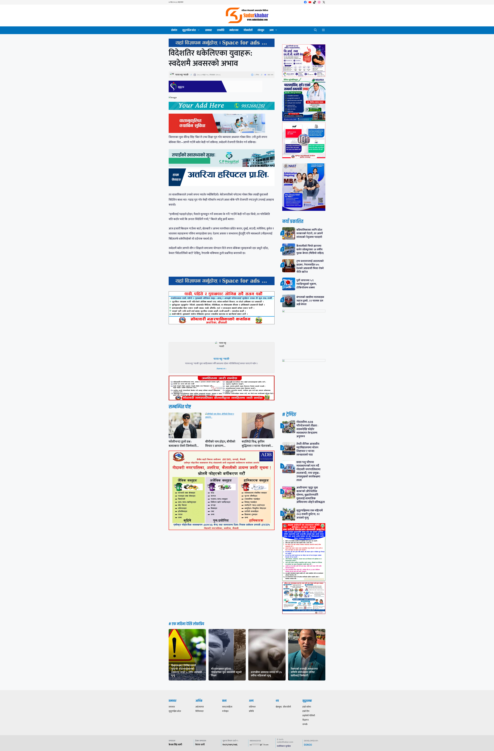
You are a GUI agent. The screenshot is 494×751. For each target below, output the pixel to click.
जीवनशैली (248, 30)
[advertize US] (222, 46)
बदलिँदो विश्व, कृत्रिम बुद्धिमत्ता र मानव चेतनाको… (257, 443)
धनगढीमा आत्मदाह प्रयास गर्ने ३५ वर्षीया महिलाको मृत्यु (266, 674)
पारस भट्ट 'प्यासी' (182, 74)
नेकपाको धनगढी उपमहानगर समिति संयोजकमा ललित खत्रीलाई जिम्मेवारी (304, 672)
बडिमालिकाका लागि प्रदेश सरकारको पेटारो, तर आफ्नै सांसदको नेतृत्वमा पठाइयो (309, 233)
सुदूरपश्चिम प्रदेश (189, 30)
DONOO (308, 745)
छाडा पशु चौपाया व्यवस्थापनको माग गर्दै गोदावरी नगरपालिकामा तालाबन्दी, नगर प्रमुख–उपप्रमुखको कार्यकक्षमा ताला (308, 471)
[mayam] (303, 76)
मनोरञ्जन (233, 30)
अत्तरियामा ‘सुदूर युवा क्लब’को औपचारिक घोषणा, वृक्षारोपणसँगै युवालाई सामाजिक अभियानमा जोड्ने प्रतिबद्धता (310, 494)
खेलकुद (261, 30)
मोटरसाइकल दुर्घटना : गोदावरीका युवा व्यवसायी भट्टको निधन (226, 672)
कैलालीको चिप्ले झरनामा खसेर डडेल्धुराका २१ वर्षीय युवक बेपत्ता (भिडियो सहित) (310, 249)
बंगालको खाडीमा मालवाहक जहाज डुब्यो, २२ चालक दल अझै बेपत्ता (310, 301)
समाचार (208, 30)
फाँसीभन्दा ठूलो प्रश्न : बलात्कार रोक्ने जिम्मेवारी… (184, 443)
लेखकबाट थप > (222, 368)
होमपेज (174, 30)
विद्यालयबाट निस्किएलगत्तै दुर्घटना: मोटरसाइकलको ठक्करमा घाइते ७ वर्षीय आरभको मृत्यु (186, 670)
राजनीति (220, 30)
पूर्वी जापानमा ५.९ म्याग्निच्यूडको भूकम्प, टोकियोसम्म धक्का (306, 284)
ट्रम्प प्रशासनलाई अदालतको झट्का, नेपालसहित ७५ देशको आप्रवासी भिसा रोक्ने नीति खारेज (310, 266)
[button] (315, 30)
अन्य (271, 30)
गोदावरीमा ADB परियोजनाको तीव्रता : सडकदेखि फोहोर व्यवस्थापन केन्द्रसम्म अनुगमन (307, 429)
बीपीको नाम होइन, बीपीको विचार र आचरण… (220, 443)
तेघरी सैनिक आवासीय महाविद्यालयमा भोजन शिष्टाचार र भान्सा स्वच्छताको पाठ (307, 449)
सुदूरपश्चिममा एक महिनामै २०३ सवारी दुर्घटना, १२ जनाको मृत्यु (309, 514)
